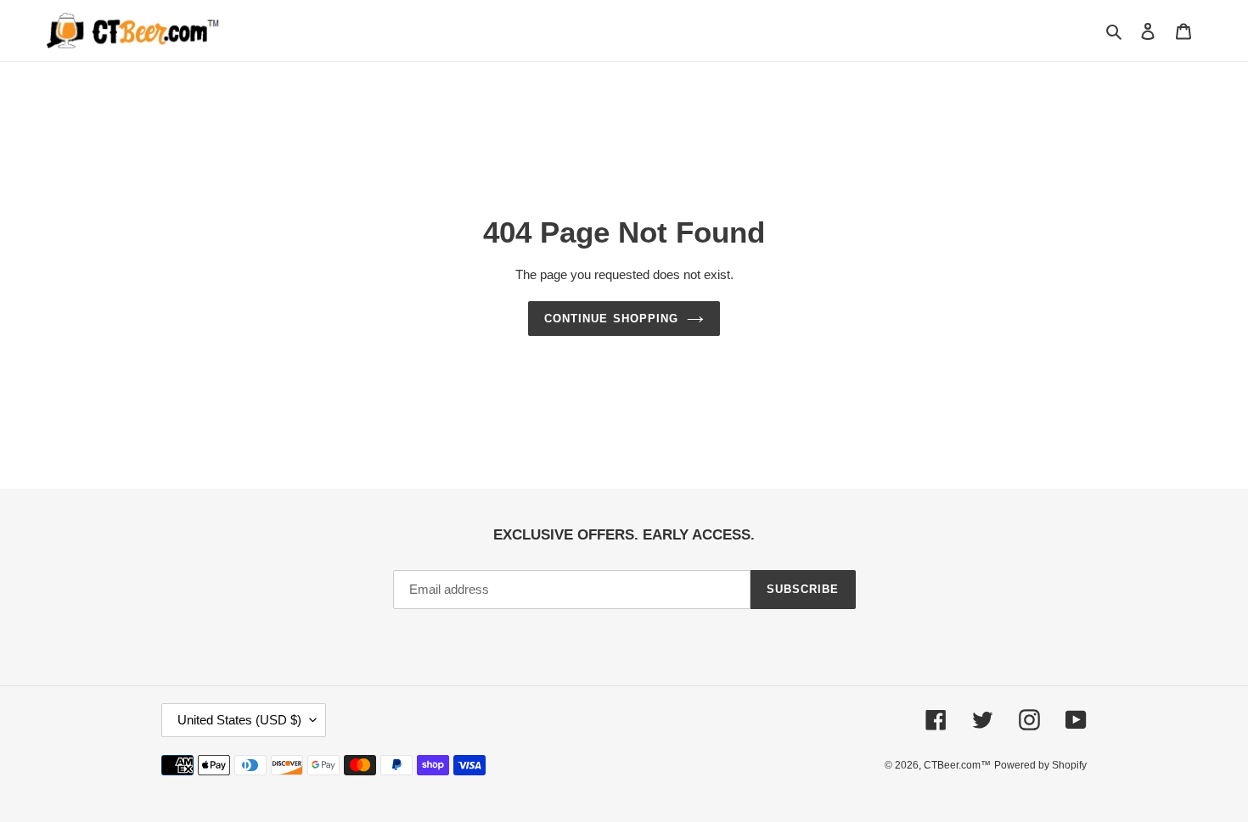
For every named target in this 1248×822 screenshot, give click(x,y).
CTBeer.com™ (957, 765)
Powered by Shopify (1040, 765)
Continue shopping (611, 318)
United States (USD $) (239, 720)
